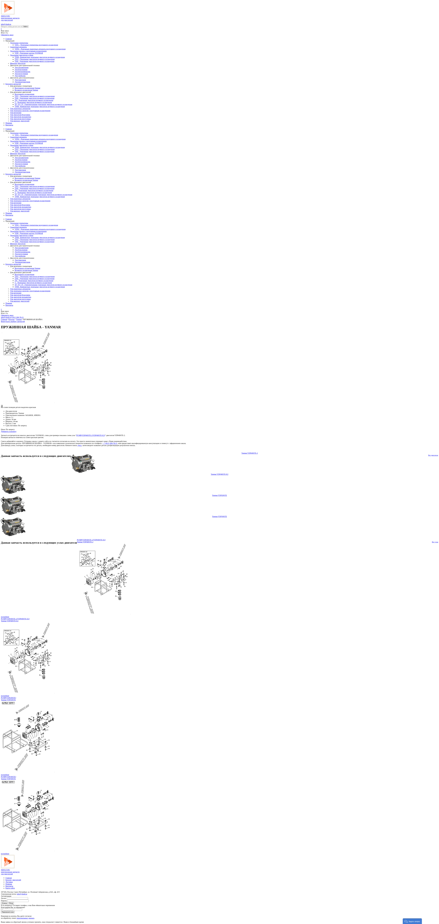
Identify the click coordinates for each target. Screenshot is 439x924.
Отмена (4, 903)
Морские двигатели (17, 63)
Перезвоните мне (8, 912)
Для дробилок (20, 76)
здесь (80, 445)
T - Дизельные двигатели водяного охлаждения (33, 102)
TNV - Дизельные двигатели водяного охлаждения (35, 59)
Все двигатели (433, 455)
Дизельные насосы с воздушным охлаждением (28, 51)
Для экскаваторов (21, 67)
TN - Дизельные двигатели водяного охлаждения (34, 100)
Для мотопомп (15, 113)
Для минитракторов (22, 82)
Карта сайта (10, 888)
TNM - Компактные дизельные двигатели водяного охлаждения (40, 57)
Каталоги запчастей (13, 84)
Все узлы (435, 542)
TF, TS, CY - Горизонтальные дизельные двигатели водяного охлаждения (43, 104)
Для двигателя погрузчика (20, 119)
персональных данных (25, 918)
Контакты (9, 125)
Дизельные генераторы (19, 43)
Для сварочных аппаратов (20, 109)
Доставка (9, 882)
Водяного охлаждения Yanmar (26, 90)
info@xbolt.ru (6, 24)
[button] (412, 921)
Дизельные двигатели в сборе (21, 55)
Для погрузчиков (21, 74)
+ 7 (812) (110, 443)
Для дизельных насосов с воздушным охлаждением (30, 111)
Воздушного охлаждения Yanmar (27, 88)
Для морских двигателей (19, 121)
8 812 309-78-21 (18, 317)
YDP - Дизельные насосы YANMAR (29, 53)
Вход (11, 903)
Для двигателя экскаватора (20, 117)
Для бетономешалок (22, 72)
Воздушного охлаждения (24, 94)
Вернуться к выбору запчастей (13, 321)
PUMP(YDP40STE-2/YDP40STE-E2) (90, 435)
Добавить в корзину (8, 431)
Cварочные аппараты (18, 47)
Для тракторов (20, 80)
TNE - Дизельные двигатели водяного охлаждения (34, 61)
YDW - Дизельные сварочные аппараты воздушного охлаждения (40, 49)
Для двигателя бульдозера (20, 115)
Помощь (8, 123)
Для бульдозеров (21, 70)
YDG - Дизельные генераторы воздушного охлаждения (36, 45)
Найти (25, 26)
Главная (8, 39)
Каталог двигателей (13, 880)
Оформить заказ (7, 35)
